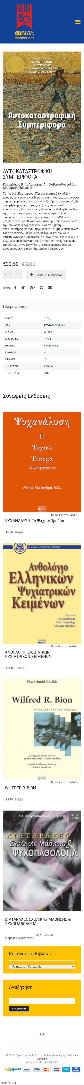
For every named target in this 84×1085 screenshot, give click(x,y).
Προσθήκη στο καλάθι (48, 274)
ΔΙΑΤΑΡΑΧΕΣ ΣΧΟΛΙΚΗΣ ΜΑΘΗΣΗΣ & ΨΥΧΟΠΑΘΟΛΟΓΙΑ (38, 921)
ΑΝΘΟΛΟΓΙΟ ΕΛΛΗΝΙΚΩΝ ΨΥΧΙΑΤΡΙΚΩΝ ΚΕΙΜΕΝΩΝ (28, 654)
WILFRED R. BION (20, 788)
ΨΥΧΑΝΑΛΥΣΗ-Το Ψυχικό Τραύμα (34, 520)
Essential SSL (8, 1082)
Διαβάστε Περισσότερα (19, 937)
